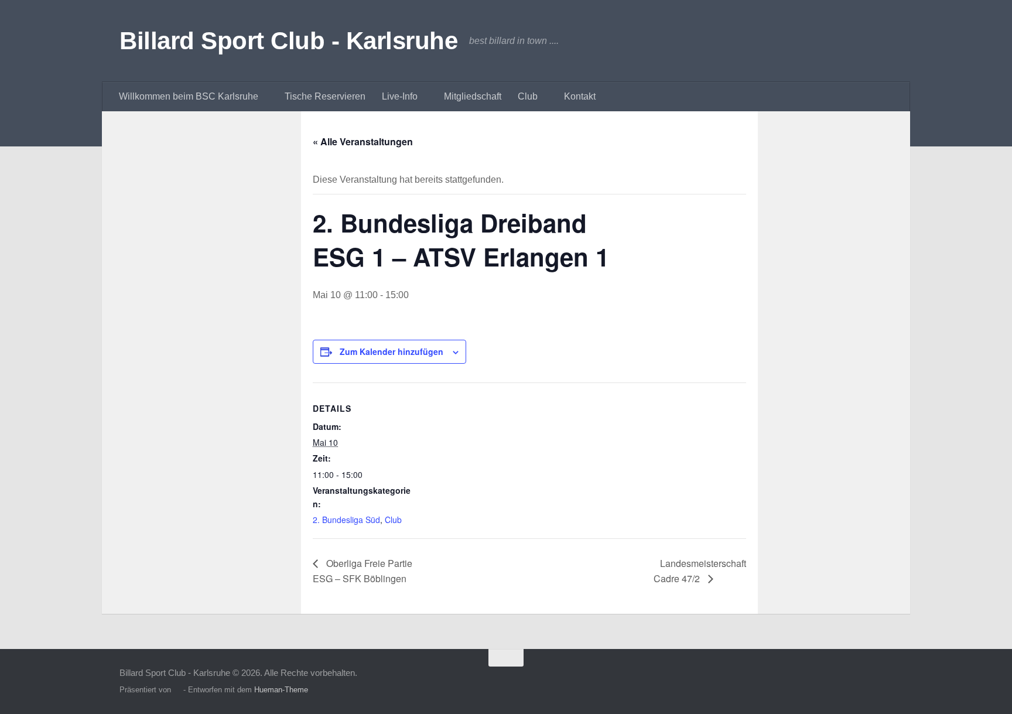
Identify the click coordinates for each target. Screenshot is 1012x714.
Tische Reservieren (325, 96)
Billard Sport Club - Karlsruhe (288, 40)
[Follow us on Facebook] (884, 680)
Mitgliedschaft (472, 96)
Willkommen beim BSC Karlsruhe (188, 96)
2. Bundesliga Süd (346, 519)
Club (393, 519)
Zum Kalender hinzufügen (391, 351)
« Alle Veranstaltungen (363, 141)
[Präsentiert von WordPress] (177, 689)
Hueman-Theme (281, 689)
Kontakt (580, 96)
